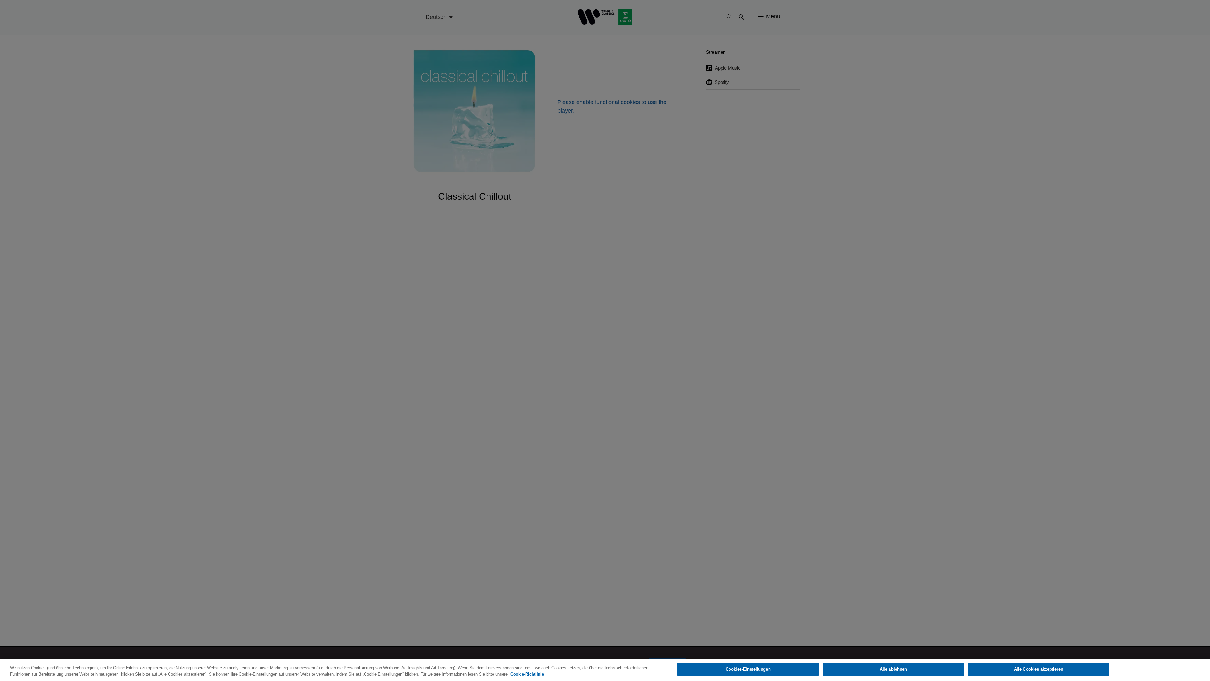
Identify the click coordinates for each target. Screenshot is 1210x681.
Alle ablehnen (893, 669)
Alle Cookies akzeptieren (1038, 669)
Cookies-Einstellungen (748, 669)
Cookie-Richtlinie (527, 674)
